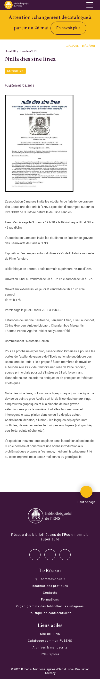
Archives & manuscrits (50, 647)
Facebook (65, 554)
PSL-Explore (50, 654)
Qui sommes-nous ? (50, 579)
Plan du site (65, 669)
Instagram (50, 554)
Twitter (35, 554)
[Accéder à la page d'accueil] (50, 515)
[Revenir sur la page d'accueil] (16, 4)
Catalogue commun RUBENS (50, 640)
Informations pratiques (50, 586)
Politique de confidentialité (50, 613)
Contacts (50, 592)
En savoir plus (68, 28)
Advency (50, 673)
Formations (50, 599)
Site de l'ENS (50, 634)
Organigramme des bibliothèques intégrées (50, 606)
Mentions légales (44, 669)
